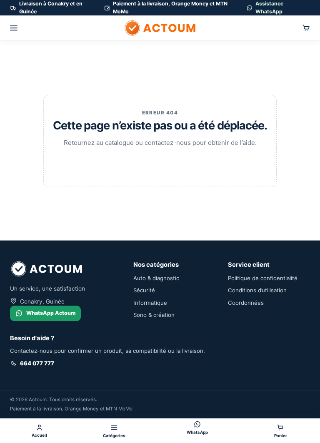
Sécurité (144, 290)
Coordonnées (246, 302)
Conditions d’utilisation (257, 290)
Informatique (150, 302)
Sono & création (154, 314)
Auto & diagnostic (156, 278)
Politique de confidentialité (263, 278)
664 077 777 (37, 363)
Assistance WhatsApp (269, 7)
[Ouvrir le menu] (13, 28)
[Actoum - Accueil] (160, 28)
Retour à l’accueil (160, 163)
